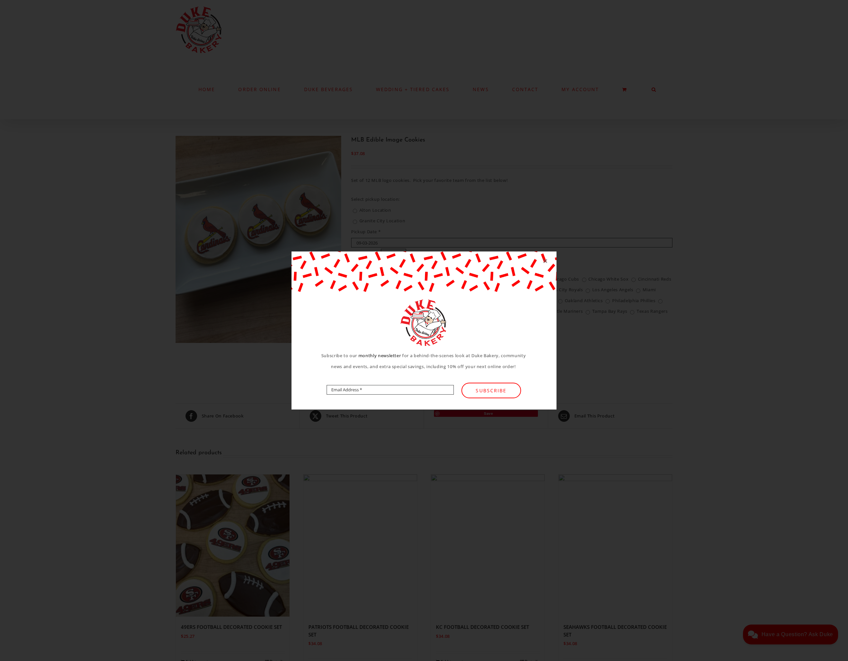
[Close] (545, 261)
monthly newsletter (379, 355)
